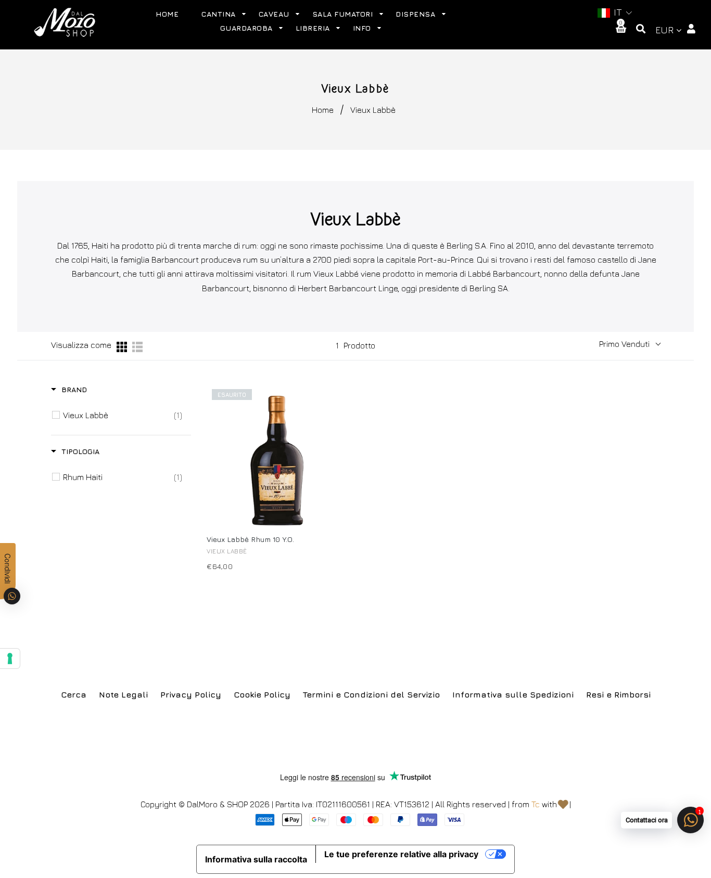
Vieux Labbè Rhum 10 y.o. (250, 539)
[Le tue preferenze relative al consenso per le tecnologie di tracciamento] (10, 658)
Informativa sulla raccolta (256, 859)
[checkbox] (122, 415)
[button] (614, 12)
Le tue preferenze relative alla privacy (401, 854)
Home (323, 109)
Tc (535, 804)
